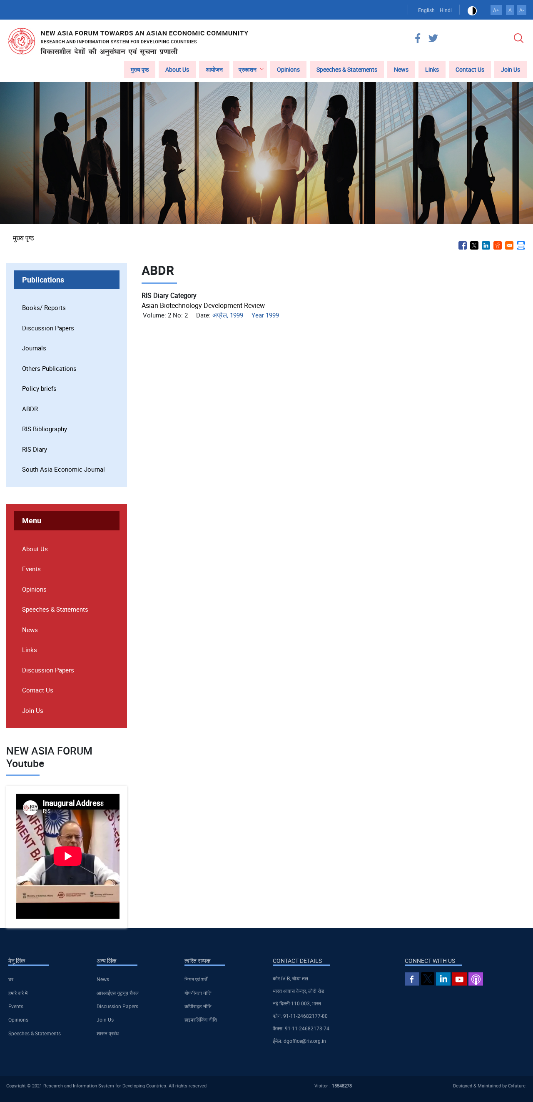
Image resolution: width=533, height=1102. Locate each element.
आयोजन (214, 69)
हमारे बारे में (17, 993)
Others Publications (49, 368)
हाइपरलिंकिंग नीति (200, 1019)
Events (31, 569)
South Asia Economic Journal (63, 469)
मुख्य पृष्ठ (140, 69)
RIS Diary (34, 449)
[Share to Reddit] (497, 245)
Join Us (510, 69)
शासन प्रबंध (108, 1033)
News (401, 69)
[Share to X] (474, 245)
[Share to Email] (509, 245)
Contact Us (470, 69)
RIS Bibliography (44, 429)
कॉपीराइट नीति (198, 1006)
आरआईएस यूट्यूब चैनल (118, 993)
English (426, 10)
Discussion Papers (48, 328)
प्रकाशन (248, 69)
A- (521, 10)
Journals (34, 348)
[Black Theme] (472, 10)
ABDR (30, 409)
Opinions (288, 69)
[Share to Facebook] (462, 245)
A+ (496, 10)
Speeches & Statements (346, 69)
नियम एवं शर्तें (195, 979)
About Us (177, 69)
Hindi (446, 10)
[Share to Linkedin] (486, 245)
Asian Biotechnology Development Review (203, 305)
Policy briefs (39, 388)
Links (432, 69)
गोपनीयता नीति (198, 993)
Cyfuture (517, 1085)
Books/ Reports (44, 307)
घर (10, 979)
